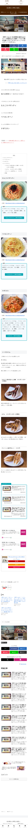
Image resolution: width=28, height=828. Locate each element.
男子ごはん (5, 642)
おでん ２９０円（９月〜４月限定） (14, 169)
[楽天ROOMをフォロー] (20, 659)
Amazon (16, 564)
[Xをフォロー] (7, 659)
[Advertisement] (14, 796)
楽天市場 (16, 561)
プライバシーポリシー (7, 823)
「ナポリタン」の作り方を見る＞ (14, 335)
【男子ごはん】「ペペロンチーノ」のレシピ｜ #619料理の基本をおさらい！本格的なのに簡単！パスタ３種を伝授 (19, 600)
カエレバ (18, 559)
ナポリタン (6, 161)
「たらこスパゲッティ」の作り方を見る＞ (14, 217)
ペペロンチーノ (7, 159)
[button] (22, 49)
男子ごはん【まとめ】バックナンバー (17, 82)
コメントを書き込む (14, 779)
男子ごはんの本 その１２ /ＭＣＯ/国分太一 (16, 557)
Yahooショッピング (16, 567)
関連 (6, 173)
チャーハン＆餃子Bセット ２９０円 (14, 171)
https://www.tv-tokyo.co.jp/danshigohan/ (14, 203)
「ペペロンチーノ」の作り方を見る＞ (14, 274)
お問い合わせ (20, 823)
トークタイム (7, 163)
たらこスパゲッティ (8, 157)
